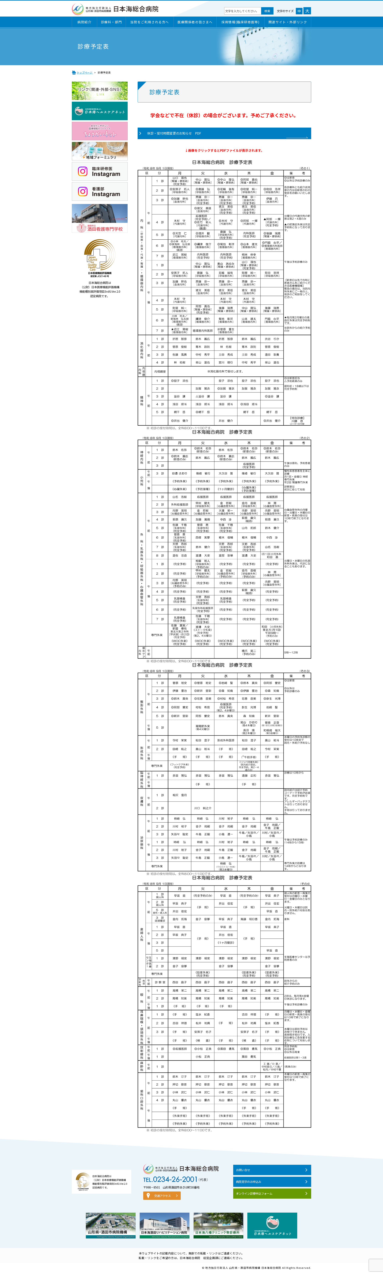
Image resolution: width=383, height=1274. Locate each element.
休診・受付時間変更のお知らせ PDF (174, 133)
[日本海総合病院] (115, 13)
